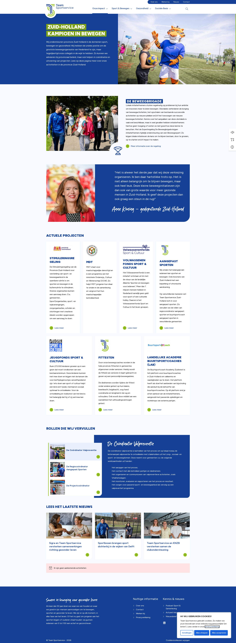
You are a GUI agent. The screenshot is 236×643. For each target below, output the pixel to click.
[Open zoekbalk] (187, 9)
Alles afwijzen (202, 633)
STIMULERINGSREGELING (62, 260)
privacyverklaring (212, 626)
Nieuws (176, 2)
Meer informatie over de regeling (146, 146)
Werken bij (166, 2)
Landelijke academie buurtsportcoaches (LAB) (164, 360)
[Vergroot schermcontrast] (232, 147)
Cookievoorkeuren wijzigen (178, 640)
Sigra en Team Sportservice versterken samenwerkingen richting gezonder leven (65, 546)
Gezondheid (142, 8)
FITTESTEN (106, 357)
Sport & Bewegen (120, 8)
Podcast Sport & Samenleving (173, 607)
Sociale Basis (161, 8)
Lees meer (59, 328)
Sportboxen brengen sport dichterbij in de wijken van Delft (116, 545)
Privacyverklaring (143, 617)
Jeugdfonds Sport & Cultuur (66, 359)
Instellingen (187, 633)
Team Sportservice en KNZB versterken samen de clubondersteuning (163, 546)
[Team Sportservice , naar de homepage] (59, 8)
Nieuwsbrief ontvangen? (177, 616)
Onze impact (98, 8)
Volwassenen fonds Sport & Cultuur (134, 263)
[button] (232, 132)
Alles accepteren (219, 633)
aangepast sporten (169, 263)
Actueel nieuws (173, 612)
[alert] (118, 568)
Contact (186, 2)
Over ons (154, 2)
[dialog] (204, 625)
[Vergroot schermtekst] (232, 139)
